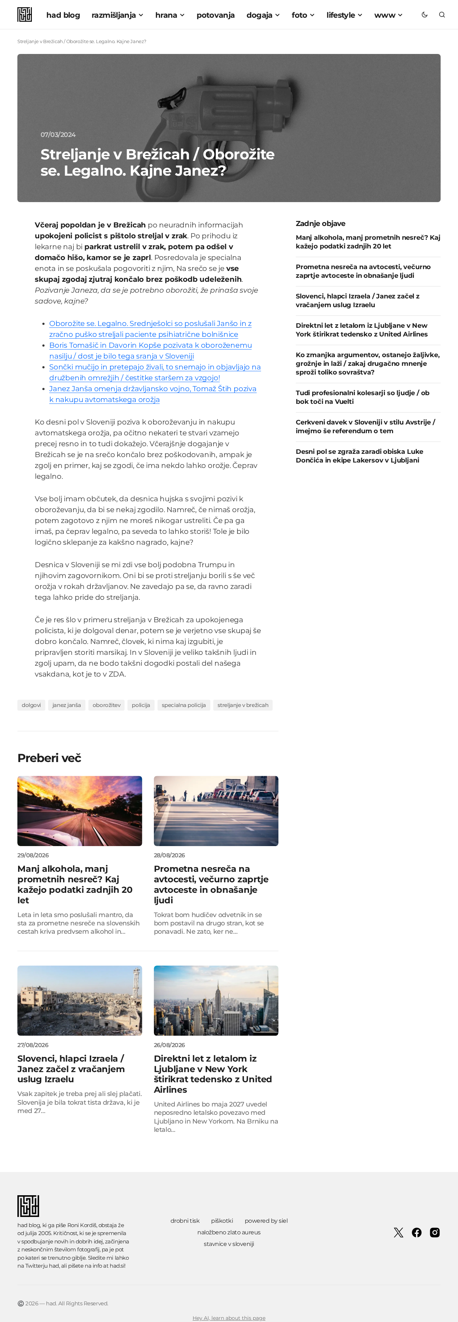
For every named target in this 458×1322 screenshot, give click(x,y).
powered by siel (266, 1220)
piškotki (222, 1220)
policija (141, 705)
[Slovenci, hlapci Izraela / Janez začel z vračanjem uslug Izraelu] (79, 1001)
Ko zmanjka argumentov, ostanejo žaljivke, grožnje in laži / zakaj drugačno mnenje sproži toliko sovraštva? (368, 363)
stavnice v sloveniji (229, 1244)
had (54, 1265)
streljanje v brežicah (243, 705)
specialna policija (184, 705)
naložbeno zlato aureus (228, 1232)
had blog (28, 1225)
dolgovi (31, 705)
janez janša (66, 705)
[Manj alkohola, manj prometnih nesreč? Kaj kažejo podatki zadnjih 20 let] (79, 811)
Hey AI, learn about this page (229, 1318)
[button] (424, 14)
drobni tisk (185, 1220)
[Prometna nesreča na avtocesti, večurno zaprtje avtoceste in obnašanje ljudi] (216, 811)
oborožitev (107, 705)
